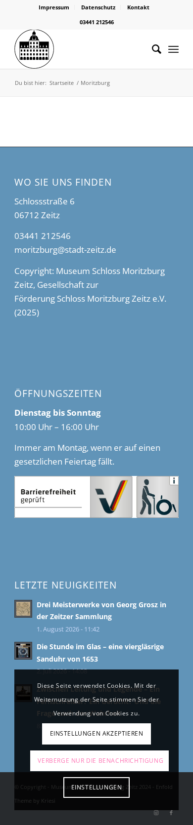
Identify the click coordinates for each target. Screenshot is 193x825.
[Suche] (151, 49)
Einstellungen (96, 787)
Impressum (54, 7)
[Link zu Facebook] (171, 812)
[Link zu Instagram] (156, 812)
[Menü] (173, 49)
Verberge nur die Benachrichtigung (100, 760)
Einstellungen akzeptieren (97, 733)
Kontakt (138, 7)
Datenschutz (98, 7)
